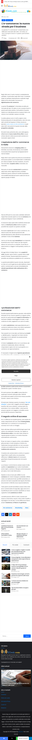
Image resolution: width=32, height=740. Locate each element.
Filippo (5, 38)
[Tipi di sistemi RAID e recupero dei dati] (6, 590)
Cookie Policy (11, 383)
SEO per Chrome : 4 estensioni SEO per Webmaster (22, 535)
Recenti (5, 545)
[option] (16, 678)
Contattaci (3, 694)
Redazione (3, 707)
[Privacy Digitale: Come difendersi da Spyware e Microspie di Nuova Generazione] (6, 559)
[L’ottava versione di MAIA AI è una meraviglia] (6, 583)
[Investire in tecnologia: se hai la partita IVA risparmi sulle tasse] (6, 576)
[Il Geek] (10, 5)
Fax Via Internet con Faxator (22, 526)
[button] (29, 357)
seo (27, 507)
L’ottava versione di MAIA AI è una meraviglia (19, 581)
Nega (16, 375)
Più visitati (15, 545)
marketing (19, 507)
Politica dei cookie (5, 698)
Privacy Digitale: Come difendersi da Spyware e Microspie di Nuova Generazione (20, 559)
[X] (6, 514)
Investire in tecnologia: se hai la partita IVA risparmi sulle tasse (20, 574)
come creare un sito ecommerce (15, 124)
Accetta (16, 371)
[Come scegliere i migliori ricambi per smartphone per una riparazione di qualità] (6, 552)
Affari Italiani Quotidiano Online (6, 534)
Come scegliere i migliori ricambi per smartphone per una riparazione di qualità (20, 551)
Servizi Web (9, 20)
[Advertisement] (16, 77)
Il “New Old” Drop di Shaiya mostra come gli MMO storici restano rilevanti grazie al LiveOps (19, 567)
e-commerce (8, 507)
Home (4, 16)
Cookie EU (3, 704)
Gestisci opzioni (16, 379)
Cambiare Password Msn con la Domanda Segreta (7, 527)
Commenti (26, 545)
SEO (8, 16)
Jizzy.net (20, 731)
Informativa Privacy (19, 383)
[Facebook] (3, 514)
